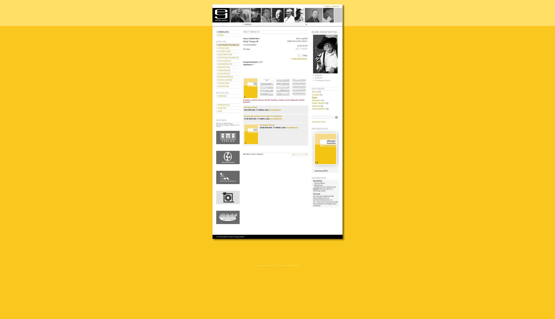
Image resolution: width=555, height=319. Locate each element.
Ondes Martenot (318, 103)
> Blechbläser (224, 55)
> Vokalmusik (223, 70)
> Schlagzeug (223, 61)
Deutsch (335, 6)
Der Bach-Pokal (250, 107)
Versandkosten (275, 110)
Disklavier (316, 106)
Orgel (314, 97)
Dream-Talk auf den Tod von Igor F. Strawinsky (263, 116)
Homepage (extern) (323, 80)
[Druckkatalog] (325, 168)
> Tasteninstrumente (227, 45)
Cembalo (315, 95)
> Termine (221, 96)
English (327, 6)
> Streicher (222, 48)
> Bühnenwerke (224, 77)
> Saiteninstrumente (227, 58)
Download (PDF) (321, 171)
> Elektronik (223, 74)
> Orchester (223, 67)
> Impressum (223, 105)
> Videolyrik (223, 83)
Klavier (315, 92)
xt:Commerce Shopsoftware (289, 265)
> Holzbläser (223, 51)
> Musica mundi (224, 80)
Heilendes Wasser (267, 125)
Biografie (318, 75)
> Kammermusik (224, 64)
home (221, 15)
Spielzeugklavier (319, 109)
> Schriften (222, 86)
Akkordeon (316, 100)
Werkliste (318, 78)
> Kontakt (221, 108)
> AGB (219, 111)
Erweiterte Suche (319, 122)
